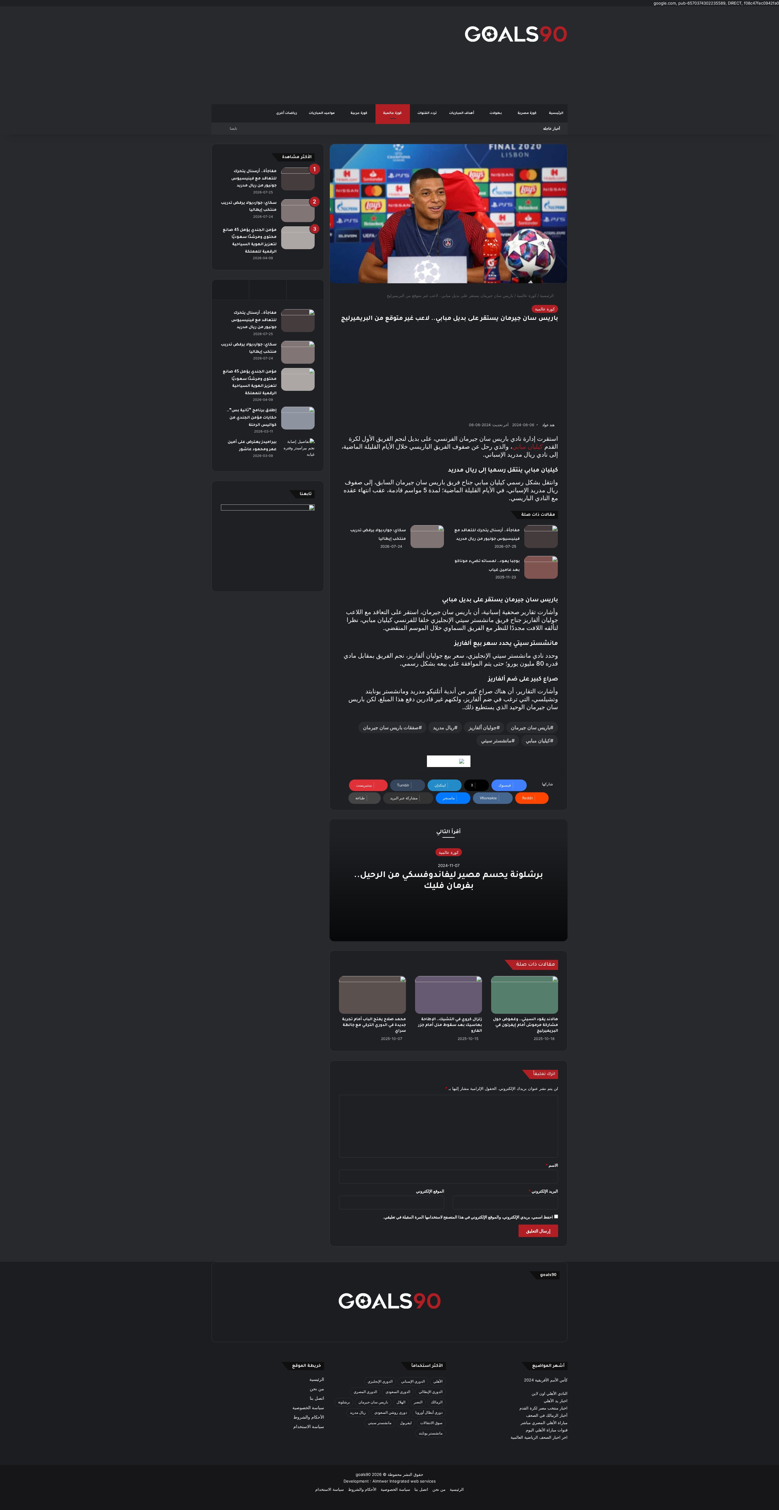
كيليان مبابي (527, 446)
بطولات (496, 113)
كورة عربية (359, 113)
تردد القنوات (427, 113)
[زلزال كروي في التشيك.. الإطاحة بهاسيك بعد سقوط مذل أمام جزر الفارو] (448, 995)
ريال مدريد (443, 727)
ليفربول (406, 1422)
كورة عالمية (393, 113)
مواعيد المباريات (322, 113)
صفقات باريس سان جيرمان (391, 727)
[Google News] (448, 761)
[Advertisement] (328, 55)
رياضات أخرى (286, 113)
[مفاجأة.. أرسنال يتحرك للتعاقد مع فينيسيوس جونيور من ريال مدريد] (541, 536)
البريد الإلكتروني (543, 1191)
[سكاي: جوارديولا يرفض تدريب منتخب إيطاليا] (427, 536)
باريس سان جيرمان (530, 727)
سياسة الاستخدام (308, 1426)
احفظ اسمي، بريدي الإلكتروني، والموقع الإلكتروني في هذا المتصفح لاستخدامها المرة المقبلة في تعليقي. (468, 1217)
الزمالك (436, 1402)
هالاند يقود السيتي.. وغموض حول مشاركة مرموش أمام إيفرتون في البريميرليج (525, 1025)
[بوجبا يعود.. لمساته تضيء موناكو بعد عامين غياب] (541, 567)
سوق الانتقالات (431, 1422)
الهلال (400, 1402)
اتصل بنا (317, 1398)
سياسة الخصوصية (308, 1407)
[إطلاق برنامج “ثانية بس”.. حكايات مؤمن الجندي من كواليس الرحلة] (298, 418)
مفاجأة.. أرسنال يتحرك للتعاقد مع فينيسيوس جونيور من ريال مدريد (254, 178)
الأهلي (437, 1381)
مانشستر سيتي (496, 740)
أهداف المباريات (462, 113)
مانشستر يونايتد (430, 1433)
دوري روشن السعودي (390, 1412)
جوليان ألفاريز (483, 727)
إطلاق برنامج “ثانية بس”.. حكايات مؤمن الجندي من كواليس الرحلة (252, 417)
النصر (418, 1402)
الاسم (552, 1165)
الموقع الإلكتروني (430, 1191)
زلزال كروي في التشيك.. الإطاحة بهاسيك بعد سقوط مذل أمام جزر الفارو (450, 1025)
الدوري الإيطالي (430, 1391)
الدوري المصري (365, 1391)
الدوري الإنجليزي (380, 1381)
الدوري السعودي (398, 1391)
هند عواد (548, 425)
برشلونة (344, 1402)
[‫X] (418, 1329)
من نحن (317, 1388)
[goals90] (516, 34)
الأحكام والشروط (308, 1417)
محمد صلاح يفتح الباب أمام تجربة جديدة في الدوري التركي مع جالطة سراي (374, 1025)
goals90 (363, 1474)
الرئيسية (556, 113)
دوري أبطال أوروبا (428, 1412)
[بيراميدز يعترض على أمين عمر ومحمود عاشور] (298, 450)
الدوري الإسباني (413, 1381)
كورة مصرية (527, 113)
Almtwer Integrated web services (404, 1481)
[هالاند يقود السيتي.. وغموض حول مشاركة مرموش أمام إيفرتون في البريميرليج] (524, 995)
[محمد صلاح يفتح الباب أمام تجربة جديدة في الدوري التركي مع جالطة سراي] (372, 995)
